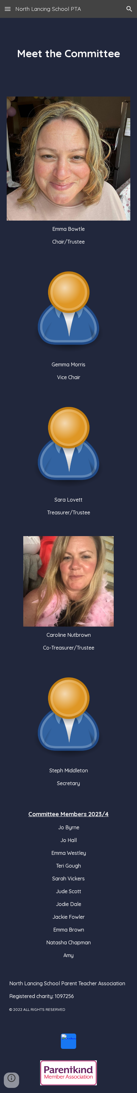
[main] (69, 53)
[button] (7, 9)
